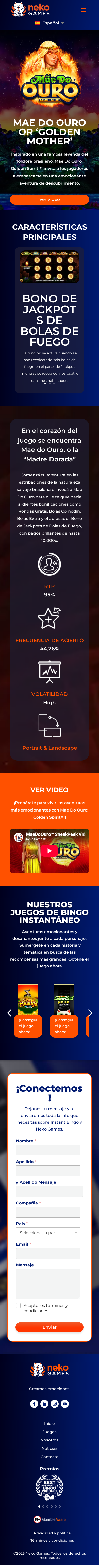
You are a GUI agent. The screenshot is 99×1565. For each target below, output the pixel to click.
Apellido (26, 1161)
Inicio (49, 1423)
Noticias (49, 1448)
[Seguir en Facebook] (34, 1404)
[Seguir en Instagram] (55, 1404)
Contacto (50, 1456)
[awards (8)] (49, 1499)
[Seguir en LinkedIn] (44, 1404)
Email (23, 1244)
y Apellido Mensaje (36, 1182)
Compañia (28, 1203)
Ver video (49, 199)
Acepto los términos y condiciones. (46, 1308)
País (22, 1223)
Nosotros (49, 1440)
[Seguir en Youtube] (65, 1404)
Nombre (26, 1141)
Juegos (50, 1431)
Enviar (50, 1327)
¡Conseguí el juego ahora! (28, 1026)
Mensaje (25, 1265)
